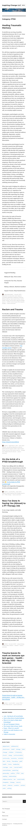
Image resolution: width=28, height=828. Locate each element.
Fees (3, 812)
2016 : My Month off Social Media (13, 716)
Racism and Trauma (12, 309)
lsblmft (5, 445)
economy (14, 758)
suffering (18, 300)
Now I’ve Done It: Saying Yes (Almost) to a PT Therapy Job (14, 503)
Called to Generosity (9, 734)
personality (6, 773)
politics (13, 773)
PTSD (14, 300)
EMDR (8, 301)
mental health (18, 767)
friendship (15, 761)
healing (8, 298)
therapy (22, 300)
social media (20, 779)
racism (14, 450)
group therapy (21, 644)
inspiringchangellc (8, 294)
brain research (18, 295)
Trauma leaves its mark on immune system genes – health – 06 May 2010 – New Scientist (13, 658)
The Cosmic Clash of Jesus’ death (13, 726)
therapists (5, 782)
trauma (4, 301)
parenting (15, 770)
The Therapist (6, 808)
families (8, 448)
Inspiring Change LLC (11, 5)
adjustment (5, 295)
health (15, 448)
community (6, 758)
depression (10, 297)
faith (4, 761)
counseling (4, 297)
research (22, 301)
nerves (11, 300)
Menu (23, 5)
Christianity (18, 752)
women (23, 785)
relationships (12, 776)
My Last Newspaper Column (11, 724)
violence (10, 785)
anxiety (10, 295)
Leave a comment (11, 303)
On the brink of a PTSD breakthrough (12, 460)
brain (13, 295)
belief (13, 749)
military (7, 300)
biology (23, 450)
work (4, 788)
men (11, 767)
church (5, 755)
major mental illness (15, 298)
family (11, 448)
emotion (20, 758)
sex (15, 779)
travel (4, 785)
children (11, 752)
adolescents (14, 746)
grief (21, 761)
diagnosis (15, 297)
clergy (10, 755)
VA (2, 494)
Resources (5, 815)
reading (5, 776)
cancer (17, 703)
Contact (4, 819)
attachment (6, 749)
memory (8, 450)
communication (18, 755)
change (5, 752)
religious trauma (8, 451)
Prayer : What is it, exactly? (11, 728)
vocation (16, 785)
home (10, 764)
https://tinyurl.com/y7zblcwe (10, 442)
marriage (5, 767)
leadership (16, 764)
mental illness (13, 301)
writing (9, 788)
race (3, 451)
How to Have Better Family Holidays (14, 718)
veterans (11, 645)
